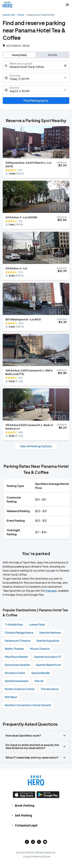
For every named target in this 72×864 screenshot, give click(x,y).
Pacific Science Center (20, 689)
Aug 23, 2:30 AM (19, 91)
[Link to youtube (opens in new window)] (45, 843)
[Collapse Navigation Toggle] (67, 5)
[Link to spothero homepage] (36, 780)
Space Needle (40, 673)
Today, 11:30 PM (19, 79)
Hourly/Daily (19, 54)
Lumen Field (37, 624)
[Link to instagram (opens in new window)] (33, 843)
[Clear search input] (65, 65)
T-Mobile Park (14, 624)
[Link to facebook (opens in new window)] (27, 843)
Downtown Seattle (17, 665)
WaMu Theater (14, 648)
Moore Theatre (40, 648)
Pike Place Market (16, 656)
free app (51, 590)
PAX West (11, 697)
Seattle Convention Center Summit (28, 705)
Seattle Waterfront (48, 665)
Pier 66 (39, 681)
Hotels (20, 15)
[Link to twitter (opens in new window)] (39, 843)
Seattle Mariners (50, 632)
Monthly (52, 54)
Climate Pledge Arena (19, 632)
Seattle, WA (9, 15)
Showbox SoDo (15, 673)
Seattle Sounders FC (47, 656)
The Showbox (50, 689)
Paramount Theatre (17, 640)
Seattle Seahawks (17, 681)
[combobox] (36, 65)
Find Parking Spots (36, 100)
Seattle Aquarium (47, 640)
